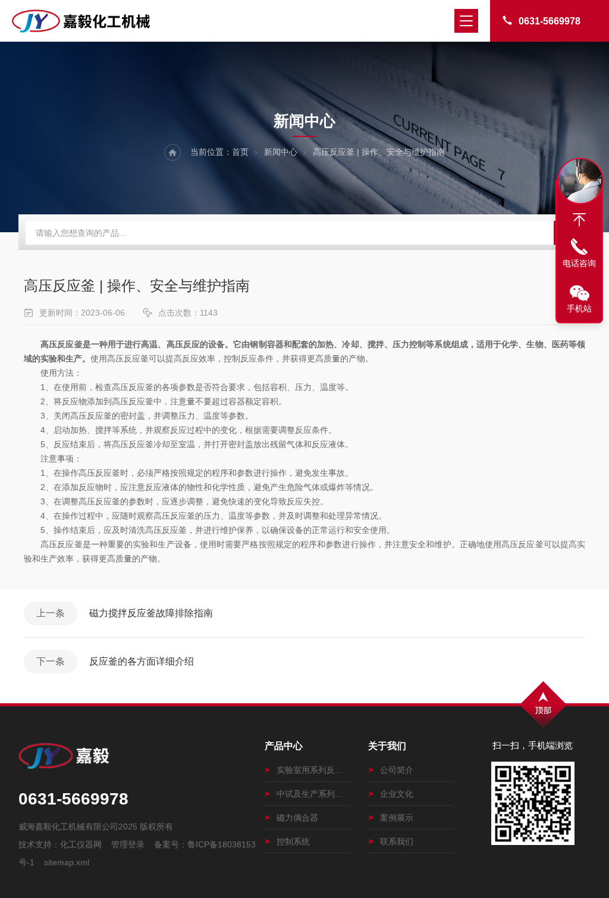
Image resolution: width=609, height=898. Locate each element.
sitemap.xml (66, 862)
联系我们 (396, 841)
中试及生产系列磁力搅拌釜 (313, 794)
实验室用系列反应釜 (313, 770)
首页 (240, 152)
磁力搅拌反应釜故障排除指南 (151, 613)
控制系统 (293, 841)
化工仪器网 (81, 844)
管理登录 (128, 844)
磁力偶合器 (297, 817)
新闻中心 (280, 152)
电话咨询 (579, 263)
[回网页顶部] (579, 220)
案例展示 (396, 817)
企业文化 (396, 794)
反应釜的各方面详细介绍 (141, 661)
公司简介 (396, 770)
